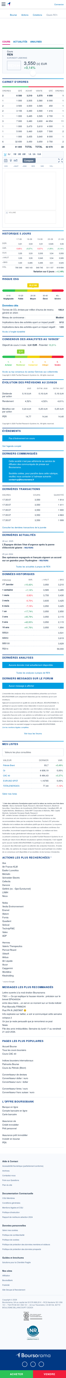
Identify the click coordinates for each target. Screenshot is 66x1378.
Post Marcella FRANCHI (14, 1006)
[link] (22, 1166)
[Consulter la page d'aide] (50, 4)
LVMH (5, 892)
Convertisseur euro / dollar (15, 1081)
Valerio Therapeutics (12, 946)
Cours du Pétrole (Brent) (14, 1067)
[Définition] (20, 305)
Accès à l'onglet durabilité (13, 331)
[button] (3, 4)
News (5, 1024)
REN (10, 54)
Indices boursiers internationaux (17, 1060)
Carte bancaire (9, 1114)
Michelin (6, 873)
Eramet (5, 910)
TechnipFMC (8, 928)
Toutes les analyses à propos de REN (33, 672)
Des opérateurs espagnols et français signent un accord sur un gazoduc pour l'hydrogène (31, 559)
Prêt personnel (9, 1128)
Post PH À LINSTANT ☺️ (14, 1010)
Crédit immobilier (10, 1124)
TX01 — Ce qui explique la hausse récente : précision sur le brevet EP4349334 (31, 998)
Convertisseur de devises (14, 1074)
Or (4, 770)
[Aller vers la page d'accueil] (9, 4)
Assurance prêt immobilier (15, 1135)
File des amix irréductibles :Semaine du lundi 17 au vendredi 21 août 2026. (31, 1030)
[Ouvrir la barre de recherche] (46, 4)
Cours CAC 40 (9, 1053)
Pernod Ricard (9, 949)
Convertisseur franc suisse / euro (18, 1092)
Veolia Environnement (12, 906)
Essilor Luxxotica (10, 870)
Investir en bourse (11, 1138)
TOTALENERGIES (11, 785)
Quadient (6, 921)
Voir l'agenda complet (11, 446)
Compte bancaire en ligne (14, 1110)
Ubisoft (5, 953)
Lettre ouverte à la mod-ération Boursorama (23, 992)
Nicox (5, 896)
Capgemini (7, 968)
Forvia (5, 917)
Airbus (5, 957)
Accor (5, 964)
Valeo (5, 932)
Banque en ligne (10, 1106)
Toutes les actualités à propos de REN (33, 566)
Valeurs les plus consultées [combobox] (18, 752)
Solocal (5, 924)
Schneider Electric (11, 877)
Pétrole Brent (9, 765)
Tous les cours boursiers (14, 1050)
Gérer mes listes (9, 793)
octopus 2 (7, 1017)
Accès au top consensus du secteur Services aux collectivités (30, 371)
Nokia (5, 902)
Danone (6, 884)
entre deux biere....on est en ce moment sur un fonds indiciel (31, 1002)
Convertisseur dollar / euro (15, 1078)
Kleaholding (8, 975)
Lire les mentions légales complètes (15, 727)
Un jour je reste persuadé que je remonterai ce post (27, 1021)
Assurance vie (9, 1121)
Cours (6, 41)
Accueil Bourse (9, 1046)
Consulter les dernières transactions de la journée (24, 527)
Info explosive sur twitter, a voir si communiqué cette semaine (32, 1013)
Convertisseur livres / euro (15, 1088)
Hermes (6, 942)
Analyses (36, 41)
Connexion (59, 4)
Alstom (5, 913)
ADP (4, 935)
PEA (4, 1142)
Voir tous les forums (33, 733)
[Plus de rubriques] (61, 41)
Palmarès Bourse (10, 1064)
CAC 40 (6, 775)
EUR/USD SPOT (10, 780)
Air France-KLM (10, 866)
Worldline (6, 971)
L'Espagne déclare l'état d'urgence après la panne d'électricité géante (28, 546)
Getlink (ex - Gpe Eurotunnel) (16, 888)
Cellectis (6, 881)
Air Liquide (7, 960)
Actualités (20, 41)
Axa (4, 862)
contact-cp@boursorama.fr (21, 479)
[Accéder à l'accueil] (4, 14)
